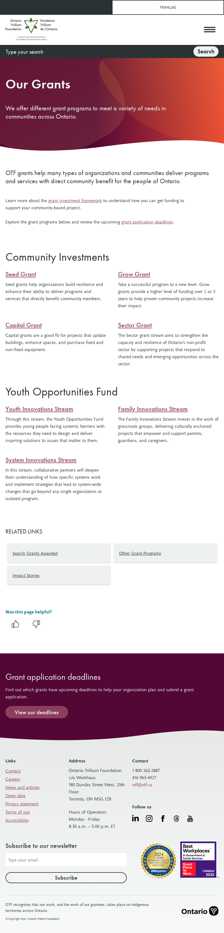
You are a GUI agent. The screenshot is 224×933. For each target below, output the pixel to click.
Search (206, 51)
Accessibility (17, 820)
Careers (12, 779)
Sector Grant (135, 325)
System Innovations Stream (40, 460)
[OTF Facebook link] (163, 818)
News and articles (22, 787)
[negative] (36, 627)
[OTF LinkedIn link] (135, 818)
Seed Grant (20, 274)
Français (168, 7)
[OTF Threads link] (176, 818)
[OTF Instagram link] (149, 818)
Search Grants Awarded (35, 553)
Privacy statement (22, 803)
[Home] (31, 30)
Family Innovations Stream (153, 409)
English (56, 7)
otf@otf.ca (142, 784)
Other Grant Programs (140, 553)
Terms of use (17, 812)
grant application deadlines (147, 222)
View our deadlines (37, 712)
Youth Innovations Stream (39, 409)
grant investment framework (75, 200)
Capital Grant (23, 325)
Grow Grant (134, 274)
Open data (15, 795)
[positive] (15, 627)
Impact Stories (26, 575)
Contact (12, 771)
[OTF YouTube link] (190, 818)
